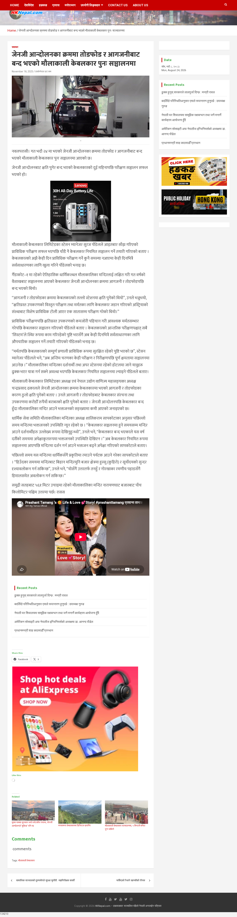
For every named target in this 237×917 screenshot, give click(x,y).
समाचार (15, 47)
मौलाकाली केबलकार (26, 860)
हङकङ (43, 5)
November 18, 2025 (22, 71)
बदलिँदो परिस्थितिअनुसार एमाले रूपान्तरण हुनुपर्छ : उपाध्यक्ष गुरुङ (49, 604)
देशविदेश (29, 5)
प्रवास (56, 5)
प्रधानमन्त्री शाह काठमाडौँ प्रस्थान (33, 630)
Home (14, 5)
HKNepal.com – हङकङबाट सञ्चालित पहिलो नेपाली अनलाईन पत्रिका (128, 905)
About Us (140, 5)
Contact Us (118, 5)
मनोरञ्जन (70, 5)
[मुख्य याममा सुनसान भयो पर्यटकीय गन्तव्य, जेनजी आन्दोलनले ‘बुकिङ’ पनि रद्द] (33, 810)
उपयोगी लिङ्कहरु (90, 5)
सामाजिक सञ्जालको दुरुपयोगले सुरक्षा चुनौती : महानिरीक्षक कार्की (45, 880)
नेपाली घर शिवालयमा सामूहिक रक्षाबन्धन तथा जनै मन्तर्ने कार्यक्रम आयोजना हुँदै (56, 613)
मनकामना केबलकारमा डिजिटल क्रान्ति (74, 825)
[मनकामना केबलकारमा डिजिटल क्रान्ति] (79, 812)
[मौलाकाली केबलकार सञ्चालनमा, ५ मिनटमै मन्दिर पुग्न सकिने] (126, 812)
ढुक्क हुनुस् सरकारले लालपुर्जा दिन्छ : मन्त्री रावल (41, 595)
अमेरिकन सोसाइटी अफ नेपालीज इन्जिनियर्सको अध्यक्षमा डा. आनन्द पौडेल (53, 622)
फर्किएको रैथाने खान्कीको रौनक (130, 880)
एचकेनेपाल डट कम (43, 71)
